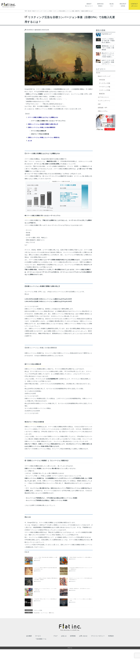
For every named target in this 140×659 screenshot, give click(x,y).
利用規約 (111, 636)
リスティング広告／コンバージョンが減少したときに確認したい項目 (81, 600)
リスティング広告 (38, 610)
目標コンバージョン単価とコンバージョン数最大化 (44, 137)
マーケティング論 (104, 86)
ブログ (55, 636)
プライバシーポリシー (98, 636)
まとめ (30, 140)
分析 (99, 104)
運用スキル (51, 612)
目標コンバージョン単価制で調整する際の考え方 (43, 124)
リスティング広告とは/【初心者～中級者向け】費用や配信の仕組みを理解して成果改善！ (46, 579)
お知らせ (64, 636)
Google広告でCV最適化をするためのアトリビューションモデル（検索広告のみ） (81, 568)
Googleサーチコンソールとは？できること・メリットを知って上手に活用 (46, 589)
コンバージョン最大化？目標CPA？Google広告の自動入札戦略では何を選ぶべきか (46, 568)
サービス (38, 636)
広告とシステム (103, 111)
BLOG (98, 72)
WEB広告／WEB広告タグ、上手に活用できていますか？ (80, 588)
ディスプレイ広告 (104, 83)
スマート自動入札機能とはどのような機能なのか (43, 117)
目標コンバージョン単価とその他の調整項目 (41, 127)
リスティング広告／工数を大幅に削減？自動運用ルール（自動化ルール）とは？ (46, 558)
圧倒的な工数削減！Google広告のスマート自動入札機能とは (81, 557)
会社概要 (29, 636)
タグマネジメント (103, 97)
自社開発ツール (41, 639)
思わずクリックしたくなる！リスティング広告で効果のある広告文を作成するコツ (81, 579)
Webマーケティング (104, 76)
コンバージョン (44, 612)
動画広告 (102, 93)
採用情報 (73, 636)
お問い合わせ (83, 636)
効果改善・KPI (102, 107)
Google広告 (37, 612)
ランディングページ (104, 100)
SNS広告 (102, 79)
